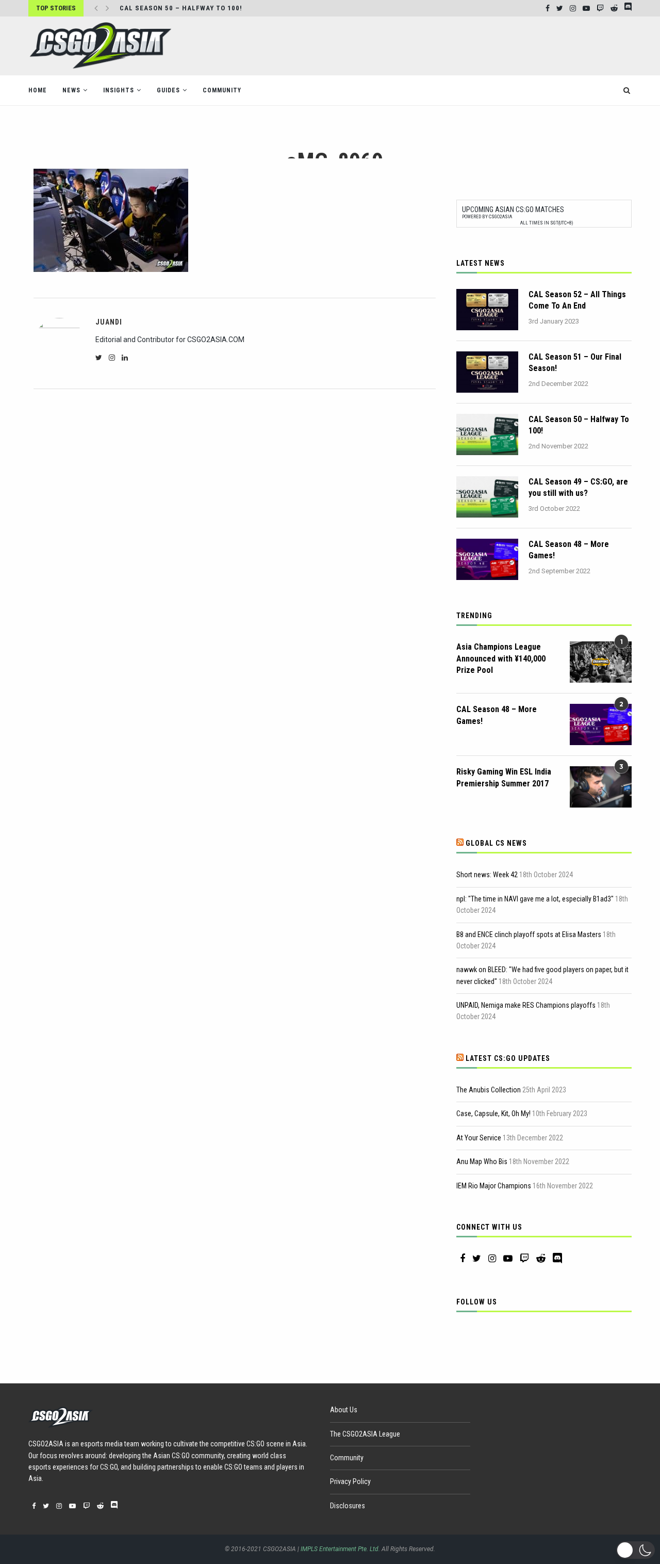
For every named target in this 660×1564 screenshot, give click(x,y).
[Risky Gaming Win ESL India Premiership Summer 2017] (601, 787)
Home (37, 90)
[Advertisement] (444, 45)
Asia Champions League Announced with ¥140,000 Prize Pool (501, 658)
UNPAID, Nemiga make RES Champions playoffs (526, 1005)
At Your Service (478, 1138)
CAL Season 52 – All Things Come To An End (577, 300)
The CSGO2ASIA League (365, 1434)
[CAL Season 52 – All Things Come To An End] (487, 309)
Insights (118, 90)
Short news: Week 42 (487, 874)
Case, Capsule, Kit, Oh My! (493, 1113)
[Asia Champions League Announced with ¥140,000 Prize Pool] (601, 662)
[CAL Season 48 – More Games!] (487, 559)
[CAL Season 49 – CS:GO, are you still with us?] (487, 497)
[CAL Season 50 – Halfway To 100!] (487, 434)
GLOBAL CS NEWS (496, 843)
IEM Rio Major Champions (493, 1186)
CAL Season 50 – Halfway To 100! (181, 8)
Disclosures (347, 1506)
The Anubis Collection (488, 1090)
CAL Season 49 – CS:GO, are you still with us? (578, 487)
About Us (343, 1410)
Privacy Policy (350, 1481)
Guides (168, 90)
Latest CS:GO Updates (508, 1058)
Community (222, 90)
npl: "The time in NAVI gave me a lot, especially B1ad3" (535, 899)
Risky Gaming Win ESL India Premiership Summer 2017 (503, 777)
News (71, 90)
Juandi (108, 322)
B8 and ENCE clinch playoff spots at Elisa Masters (528, 934)
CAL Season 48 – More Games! (569, 549)
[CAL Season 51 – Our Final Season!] (487, 372)
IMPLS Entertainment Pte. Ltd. (340, 1549)
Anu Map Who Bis (481, 1161)
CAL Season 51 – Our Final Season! (575, 362)
